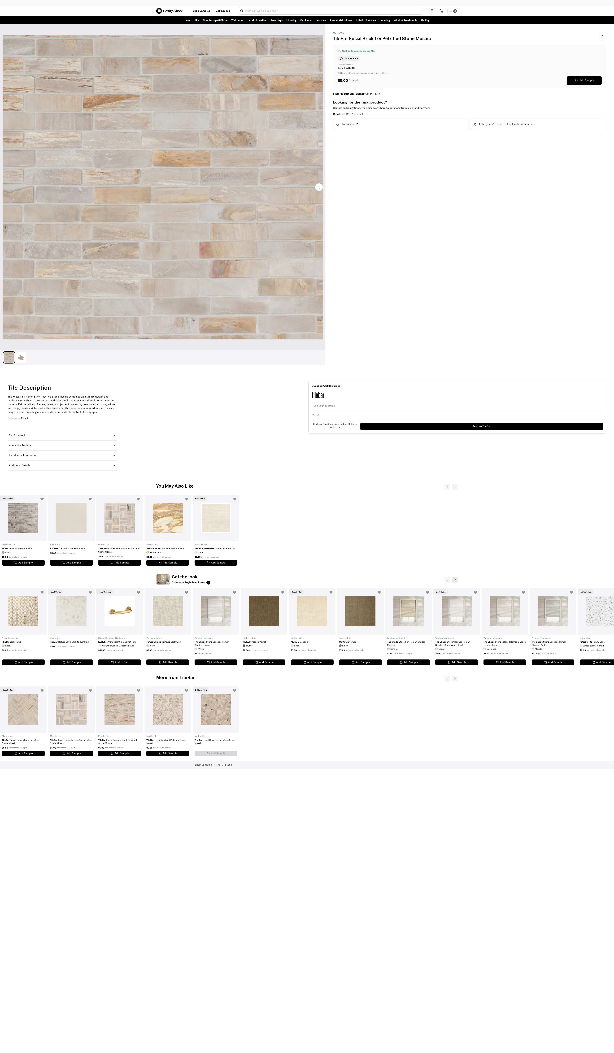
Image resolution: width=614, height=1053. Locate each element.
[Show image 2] (21, 357)
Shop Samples (201, 10)
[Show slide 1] (34, 518)
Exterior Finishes (366, 20)
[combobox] (330, 11)
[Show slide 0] (12, 518)
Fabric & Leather (257, 20)
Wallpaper (237, 20)
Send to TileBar (481, 426)
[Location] (432, 11)
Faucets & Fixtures (341, 20)
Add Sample (586, 80)
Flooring (291, 20)
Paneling (385, 20)
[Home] (170, 11)
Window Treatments (405, 20)
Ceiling (425, 20)
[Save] (602, 36)
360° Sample (351, 58)
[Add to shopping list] (42, 499)
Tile (197, 20)
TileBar (340, 38)
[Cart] (441, 11)
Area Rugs (277, 20)
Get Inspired (223, 10)
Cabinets (305, 20)
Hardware (320, 20)
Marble (336, 33)
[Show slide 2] (86, 518)
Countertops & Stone (215, 20)
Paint (188, 20)
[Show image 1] (9, 357)
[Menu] (452, 11)
